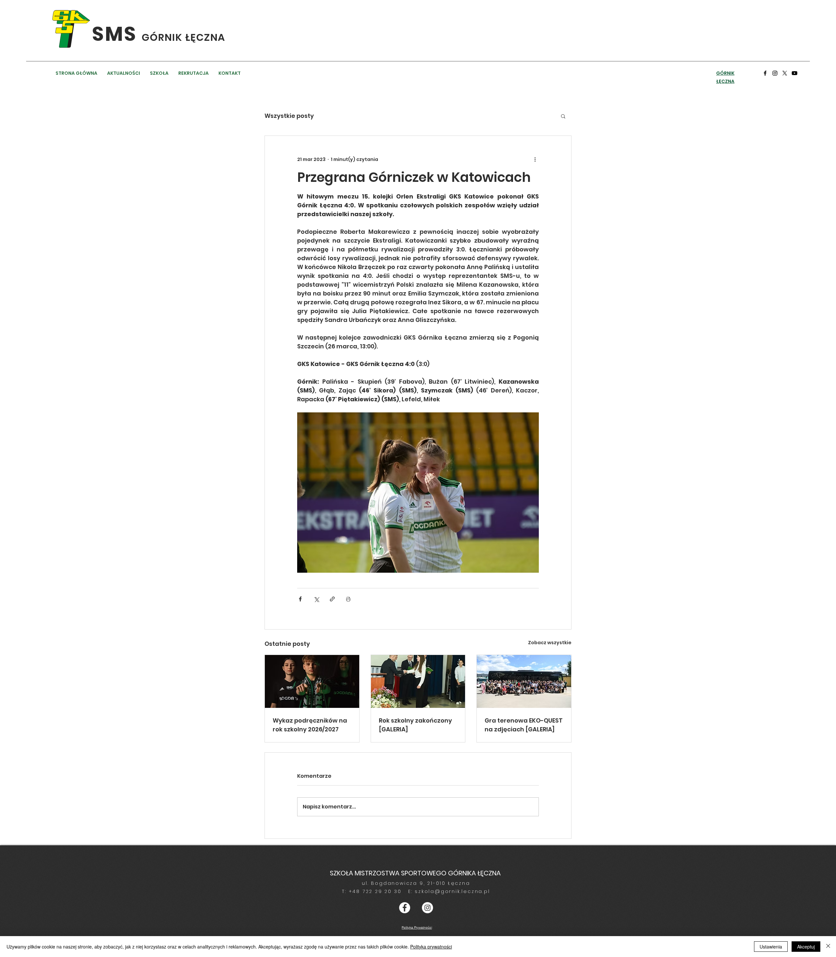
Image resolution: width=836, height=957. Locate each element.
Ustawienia (771, 946)
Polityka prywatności (431, 946)
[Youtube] (794, 73)
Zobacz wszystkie (549, 642)
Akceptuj (806, 946)
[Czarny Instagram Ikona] (775, 73)
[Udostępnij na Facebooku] (300, 599)
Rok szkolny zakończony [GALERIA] (415, 724)
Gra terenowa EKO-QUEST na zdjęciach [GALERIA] (524, 724)
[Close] (828, 946)
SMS (117, 34)
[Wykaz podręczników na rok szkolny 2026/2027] (312, 681)
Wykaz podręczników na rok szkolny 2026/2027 (310, 724)
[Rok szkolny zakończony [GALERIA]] (418, 681)
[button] (563, 116)
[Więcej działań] (535, 159)
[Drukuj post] (348, 599)
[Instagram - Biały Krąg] (427, 907)
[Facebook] (765, 73)
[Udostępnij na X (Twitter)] (316, 599)
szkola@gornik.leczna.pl (452, 891)
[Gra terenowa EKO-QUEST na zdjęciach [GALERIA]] (524, 681)
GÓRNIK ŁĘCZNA (183, 37)
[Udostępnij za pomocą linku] (332, 599)
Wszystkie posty (289, 116)
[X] (784, 73)
